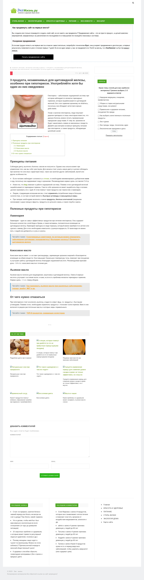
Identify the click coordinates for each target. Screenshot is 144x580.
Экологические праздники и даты (113, 128)
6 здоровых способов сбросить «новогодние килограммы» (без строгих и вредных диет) (26, 554)
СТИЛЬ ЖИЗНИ (18, 21)
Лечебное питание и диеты (35, 67)
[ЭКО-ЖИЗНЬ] (25, 8)
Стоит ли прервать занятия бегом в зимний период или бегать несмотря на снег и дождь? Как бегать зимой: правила (26, 514)
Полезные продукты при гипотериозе (25, 143)
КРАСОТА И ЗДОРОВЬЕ (55, 21)
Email (53, 461)
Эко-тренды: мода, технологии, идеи (114, 125)
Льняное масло (21, 151)
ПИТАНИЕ (72, 21)
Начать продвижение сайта (33, 57)
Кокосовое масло (21, 148)
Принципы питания (19, 140)
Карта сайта (108, 522)
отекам (46, 179)
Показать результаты (114, 135)
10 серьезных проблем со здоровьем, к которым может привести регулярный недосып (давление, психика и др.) (26, 534)
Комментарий (15, 435)
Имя (11, 461)
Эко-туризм (104, 122)
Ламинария (19, 146)
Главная (15, 67)
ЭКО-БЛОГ (101, 21)
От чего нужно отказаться (21, 153)
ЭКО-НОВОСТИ (86, 21)
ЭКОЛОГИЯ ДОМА (35, 21)
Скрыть (45, 136)
